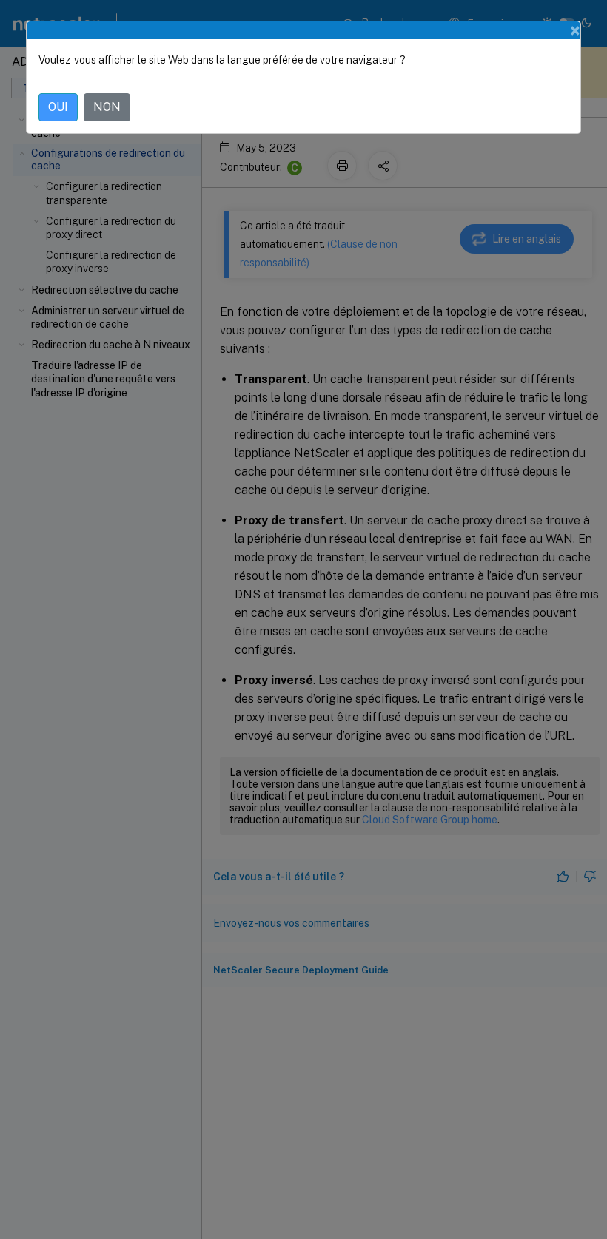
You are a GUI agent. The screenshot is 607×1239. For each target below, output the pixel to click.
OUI (58, 107)
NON (107, 107)
